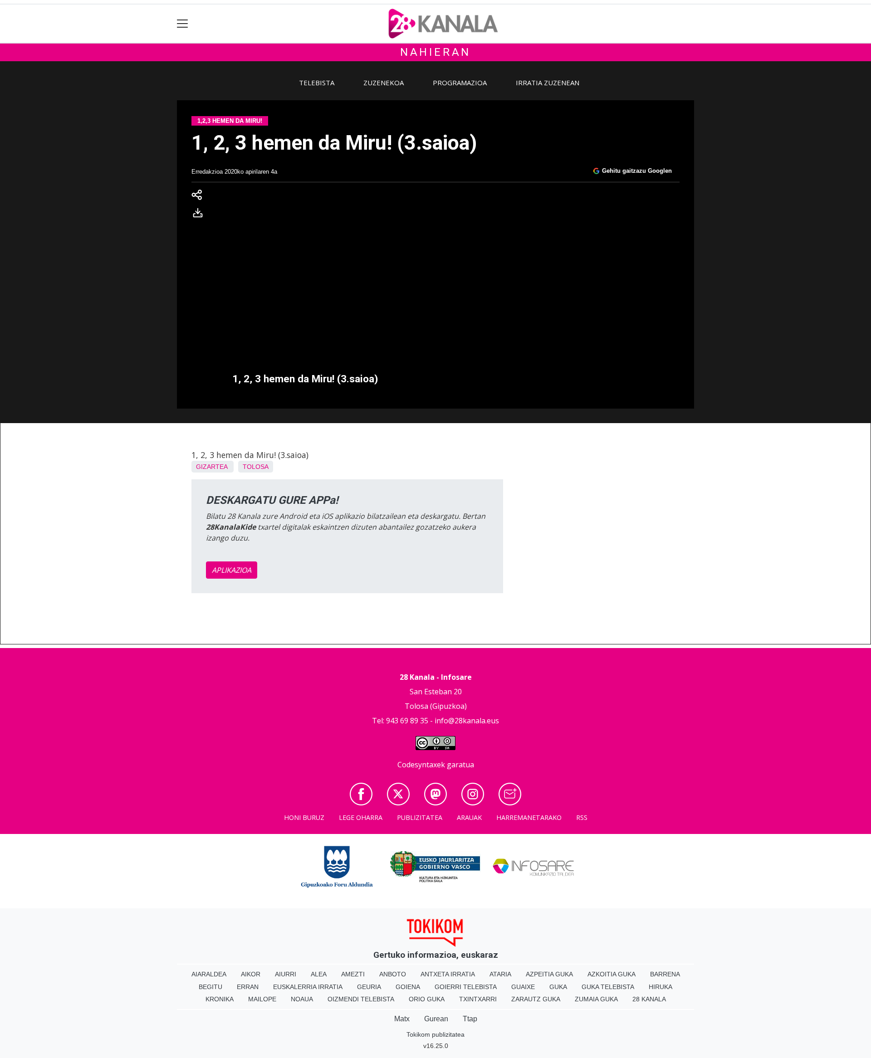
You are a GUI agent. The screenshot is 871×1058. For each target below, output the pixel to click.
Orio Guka (427, 999)
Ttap (470, 1019)
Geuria (369, 986)
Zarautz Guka (535, 999)
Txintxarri (478, 999)
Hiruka (660, 986)
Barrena (665, 974)
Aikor (250, 974)
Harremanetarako (529, 817)
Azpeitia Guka (549, 974)
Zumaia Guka (596, 999)
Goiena (408, 986)
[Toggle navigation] (182, 24)
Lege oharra (360, 817)
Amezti (353, 974)
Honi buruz (304, 817)
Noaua (302, 999)
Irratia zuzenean (547, 82)
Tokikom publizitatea (435, 1034)
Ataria (500, 974)
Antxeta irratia (448, 974)
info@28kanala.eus (467, 721)
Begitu (210, 986)
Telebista (316, 82)
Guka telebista (608, 986)
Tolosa (256, 466)
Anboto (392, 974)
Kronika (220, 999)
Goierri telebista (466, 986)
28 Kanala (649, 999)
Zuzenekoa (383, 82)
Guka (558, 986)
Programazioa (460, 82)
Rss (581, 817)
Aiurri (285, 974)
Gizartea (211, 466)
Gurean (436, 1019)
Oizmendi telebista (361, 999)
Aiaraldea (208, 974)
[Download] (200, 214)
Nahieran (435, 52)
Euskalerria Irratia (308, 986)
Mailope (262, 999)
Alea (319, 974)
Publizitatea (419, 817)
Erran (248, 986)
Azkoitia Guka (611, 974)
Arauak (469, 817)
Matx (402, 1019)
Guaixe (523, 986)
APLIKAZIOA (231, 570)
